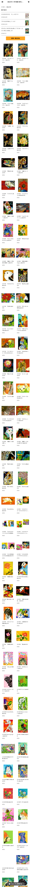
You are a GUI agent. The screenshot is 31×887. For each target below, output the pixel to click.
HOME (3, 7)
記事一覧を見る (15, 38)
